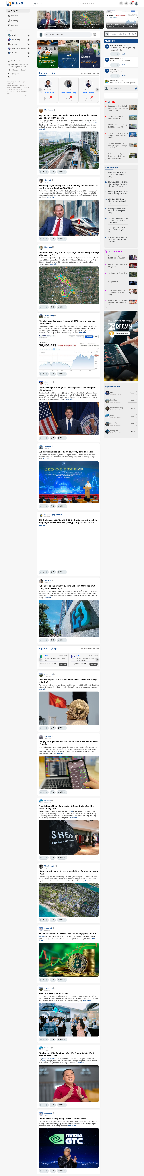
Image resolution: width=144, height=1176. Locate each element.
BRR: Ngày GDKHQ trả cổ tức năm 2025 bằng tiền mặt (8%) (118, 230)
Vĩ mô (14, 35)
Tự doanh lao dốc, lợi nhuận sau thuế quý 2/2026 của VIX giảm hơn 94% (118, 108)
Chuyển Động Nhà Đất (53, 515)
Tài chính (15, 53)
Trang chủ (14, 11)
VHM (57, 258)
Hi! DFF (111, 41)
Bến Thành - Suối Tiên (90, 123)
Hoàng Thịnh (114, 81)
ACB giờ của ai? (113, 282)
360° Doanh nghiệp (19, 48)
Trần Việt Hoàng (116, 45)
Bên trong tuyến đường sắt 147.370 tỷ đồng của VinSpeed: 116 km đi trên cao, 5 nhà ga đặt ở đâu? (53, 26)
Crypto (14, 44)
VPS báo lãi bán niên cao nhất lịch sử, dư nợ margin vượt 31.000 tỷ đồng (117, 146)
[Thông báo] (131, 3)
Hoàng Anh (114, 431)
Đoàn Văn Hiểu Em (48, 1059)
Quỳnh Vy (113, 423)
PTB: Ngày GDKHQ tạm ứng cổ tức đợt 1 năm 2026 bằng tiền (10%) (118, 239)
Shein (71, 811)
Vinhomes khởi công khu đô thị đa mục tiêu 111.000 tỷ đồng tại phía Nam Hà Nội (86, 26)
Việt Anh (47, 736)
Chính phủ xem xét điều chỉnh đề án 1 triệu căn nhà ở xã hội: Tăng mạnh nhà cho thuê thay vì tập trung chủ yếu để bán (68, 521)
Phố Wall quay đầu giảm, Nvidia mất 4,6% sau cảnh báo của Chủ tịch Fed (121, 25)
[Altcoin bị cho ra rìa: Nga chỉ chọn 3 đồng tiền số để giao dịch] (68, 54)
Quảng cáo (15, 74)
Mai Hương (48, 110)
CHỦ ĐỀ (9, 31)
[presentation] (39, 19)
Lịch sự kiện (111, 168)
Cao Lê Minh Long (116, 408)
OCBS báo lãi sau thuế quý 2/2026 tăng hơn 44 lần (117, 126)
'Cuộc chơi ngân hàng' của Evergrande (117, 265)
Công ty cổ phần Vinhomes (84, 658)
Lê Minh (47, 801)
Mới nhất (14, 16)
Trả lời (124, 54)
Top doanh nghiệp (48, 648)
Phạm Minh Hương (68, 92)
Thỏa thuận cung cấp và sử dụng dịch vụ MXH (19, 65)
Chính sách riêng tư (18, 70)
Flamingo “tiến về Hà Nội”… (117, 273)
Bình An (113, 70)
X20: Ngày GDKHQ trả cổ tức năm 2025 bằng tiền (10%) (118, 193)
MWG (43, 1061)
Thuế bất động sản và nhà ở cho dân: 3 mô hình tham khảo (118, 303)
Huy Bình (113, 400)
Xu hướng (14, 21)
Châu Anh (48, 382)
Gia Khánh (48, 674)
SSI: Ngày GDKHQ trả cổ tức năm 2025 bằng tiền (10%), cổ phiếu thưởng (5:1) (118, 184)
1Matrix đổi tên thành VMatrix (53, 993)
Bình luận (14, 25)
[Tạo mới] (126, 3)
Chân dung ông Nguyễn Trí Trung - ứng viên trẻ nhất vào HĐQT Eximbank (117, 156)
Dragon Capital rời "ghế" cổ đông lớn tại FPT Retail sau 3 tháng (118, 135)
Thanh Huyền (49, 866)
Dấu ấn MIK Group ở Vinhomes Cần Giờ (115, 117)
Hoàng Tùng (114, 392)
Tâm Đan (47, 446)
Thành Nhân (114, 59)
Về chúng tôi (15, 61)
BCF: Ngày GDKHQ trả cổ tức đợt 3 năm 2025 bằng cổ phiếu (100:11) (118, 220)
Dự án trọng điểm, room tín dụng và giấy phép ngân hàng (117, 292)
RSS (12, 77)
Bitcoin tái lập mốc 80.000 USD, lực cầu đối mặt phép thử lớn (67, 933)
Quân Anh (48, 928)
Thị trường (16, 40)
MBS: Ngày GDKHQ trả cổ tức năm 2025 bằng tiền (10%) (117, 211)
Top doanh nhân (47, 73)
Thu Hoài (47, 180)
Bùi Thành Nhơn (47, 92)
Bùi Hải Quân (88, 92)
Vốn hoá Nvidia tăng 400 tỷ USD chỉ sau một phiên (62, 1118)
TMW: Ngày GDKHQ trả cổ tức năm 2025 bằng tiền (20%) (117, 174)
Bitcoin (41, 936)
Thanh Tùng (49, 315)
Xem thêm (42, 129)
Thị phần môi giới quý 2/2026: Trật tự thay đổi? (116, 257)
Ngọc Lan (48, 247)
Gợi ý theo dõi (112, 386)
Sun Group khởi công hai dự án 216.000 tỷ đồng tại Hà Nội (66, 451)
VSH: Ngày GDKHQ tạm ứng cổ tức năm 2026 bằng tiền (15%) (117, 201)
